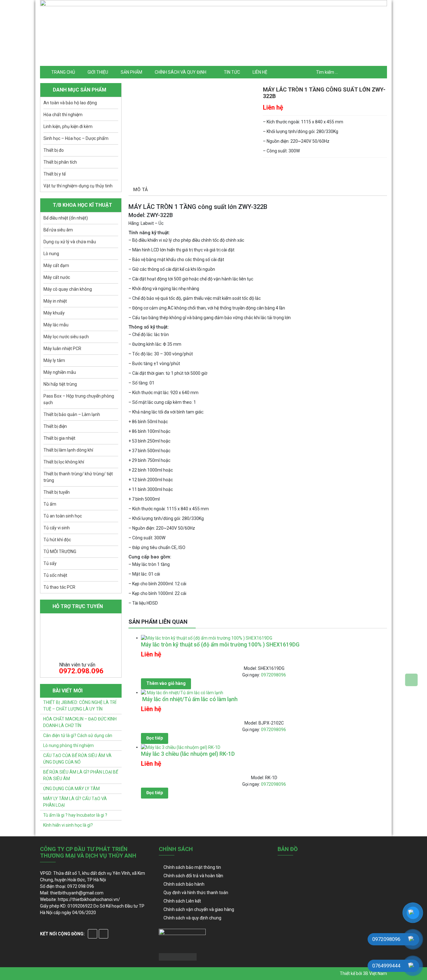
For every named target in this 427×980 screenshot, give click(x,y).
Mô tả (140, 189)
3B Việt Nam (375, 973)
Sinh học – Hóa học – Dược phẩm (75, 138)
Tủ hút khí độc (57, 539)
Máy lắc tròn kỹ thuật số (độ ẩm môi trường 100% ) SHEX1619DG (220, 644)
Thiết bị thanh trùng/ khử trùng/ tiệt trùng (78, 477)
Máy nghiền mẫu (59, 372)
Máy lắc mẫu (55, 324)
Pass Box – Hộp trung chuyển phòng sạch (78, 399)
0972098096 (273, 674)
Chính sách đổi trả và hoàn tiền (193, 875)
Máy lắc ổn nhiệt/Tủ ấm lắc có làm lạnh (189, 699)
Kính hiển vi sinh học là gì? (68, 825)
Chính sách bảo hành (183, 884)
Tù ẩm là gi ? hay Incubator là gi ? (75, 815)
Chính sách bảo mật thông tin (192, 867)
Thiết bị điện (55, 426)
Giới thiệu (98, 72)
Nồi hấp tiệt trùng (60, 384)
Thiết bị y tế (54, 173)
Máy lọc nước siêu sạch (66, 336)
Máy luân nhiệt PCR (62, 348)
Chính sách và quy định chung (192, 917)
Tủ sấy (50, 563)
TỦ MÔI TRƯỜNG (59, 551)
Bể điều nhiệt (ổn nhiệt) (65, 217)
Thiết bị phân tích (60, 162)
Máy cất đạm (56, 265)
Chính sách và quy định (180, 72)
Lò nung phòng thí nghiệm (68, 745)
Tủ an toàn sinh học (62, 515)
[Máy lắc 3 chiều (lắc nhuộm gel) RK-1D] (180, 747)
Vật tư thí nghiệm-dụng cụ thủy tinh (78, 185)
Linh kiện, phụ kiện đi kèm (68, 126)
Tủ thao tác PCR (59, 587)
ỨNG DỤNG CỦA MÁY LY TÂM (71, 788)
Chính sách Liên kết (182, 900)
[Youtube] (103, 933)
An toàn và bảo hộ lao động (70, 102)
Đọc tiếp (154, 737)
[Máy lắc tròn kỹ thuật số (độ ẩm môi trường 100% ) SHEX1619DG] (206, 637)
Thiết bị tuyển (56, 492)
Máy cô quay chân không (67, 289)
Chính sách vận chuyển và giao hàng (198, 909)
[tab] (140, 190)
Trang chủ (63, 72)
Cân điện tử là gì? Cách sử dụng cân (77, 735)
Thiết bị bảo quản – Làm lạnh (71, 414)
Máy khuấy (54, 312)
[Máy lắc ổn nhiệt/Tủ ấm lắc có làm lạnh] (182, 692)
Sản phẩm (131, 72)
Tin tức (232, 72)
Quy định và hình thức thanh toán (195, 892)
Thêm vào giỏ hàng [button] (166, 683)
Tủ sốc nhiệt (55, 575)
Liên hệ (260, 72)
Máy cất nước (56, 277)
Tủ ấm (49, 504)
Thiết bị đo (53, 150)
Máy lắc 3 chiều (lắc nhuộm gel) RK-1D (188, 754)
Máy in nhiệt (55, 301)
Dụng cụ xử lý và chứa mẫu (69, 241)
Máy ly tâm (54, 360)
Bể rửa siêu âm (58, 229)
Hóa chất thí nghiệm (63, 114)
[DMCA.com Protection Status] (178, 956)
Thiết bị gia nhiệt (59, 438)
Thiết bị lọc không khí (63, 461)
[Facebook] (92, 933)
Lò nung (51, 253)
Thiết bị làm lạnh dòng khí (68, 450)
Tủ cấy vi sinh (56, 527)
